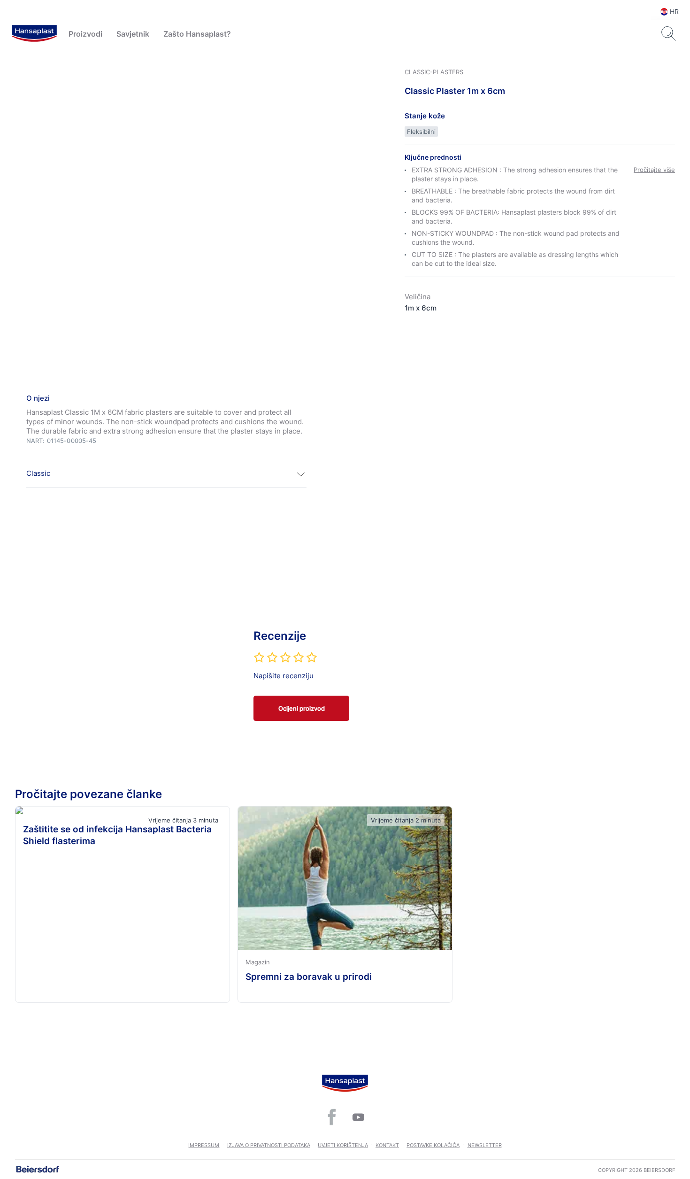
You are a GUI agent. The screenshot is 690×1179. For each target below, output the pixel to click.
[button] (166, 474)
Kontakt (387, 1145)
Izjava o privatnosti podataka (268, 1145)
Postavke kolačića (433, 1145)
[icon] (331, 1117)
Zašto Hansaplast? (197, 34)
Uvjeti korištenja (343, 1145)
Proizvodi (85, 34)
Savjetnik (132, 34)
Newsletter (485, 1145)
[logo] (34, 33)
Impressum (203, 1145)
